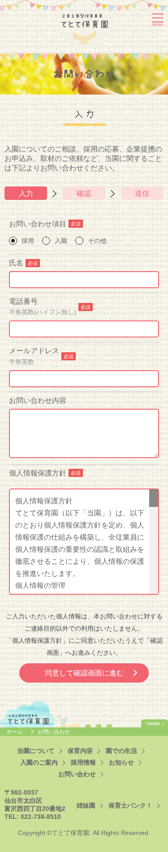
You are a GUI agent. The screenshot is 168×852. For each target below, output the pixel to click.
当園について (36, 751)
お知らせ (121, 762)
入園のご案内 (39, 762)
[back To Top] (154, 723)
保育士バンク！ (130, 805)
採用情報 (83, 762)
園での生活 (121, 751)
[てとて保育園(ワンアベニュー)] (84, 27)
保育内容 (80, 751)
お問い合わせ (77, 774)
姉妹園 (86, 805)
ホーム (15, 732)
